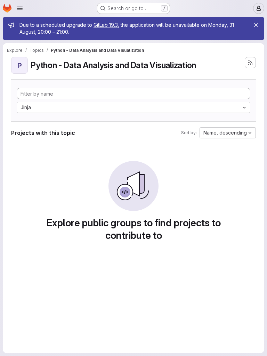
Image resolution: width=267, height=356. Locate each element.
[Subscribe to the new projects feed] (250, 62)
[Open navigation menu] (19, 8)
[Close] (256, 25)
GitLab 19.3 (106, 25)
